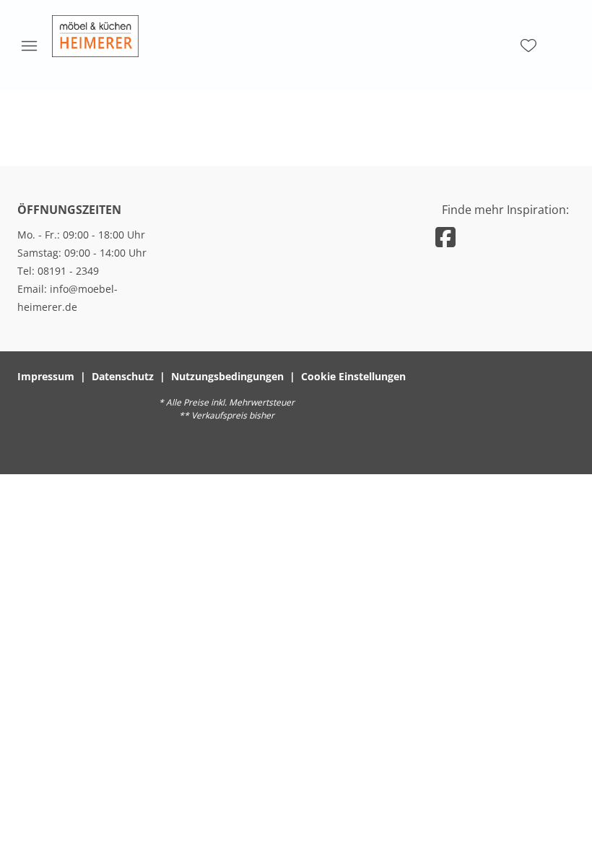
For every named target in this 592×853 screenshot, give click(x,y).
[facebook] (445, 236)
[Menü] (28, 45)
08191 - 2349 (68, 271)
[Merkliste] (528, 45)
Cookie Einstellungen (353, 376)
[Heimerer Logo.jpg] (95, 36)
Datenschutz (123, 376)
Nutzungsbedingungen (227, 376)
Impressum (45, 376)
